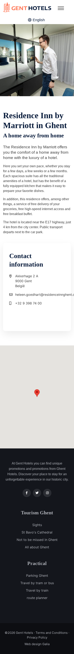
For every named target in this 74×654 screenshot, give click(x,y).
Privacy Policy (37, 637)
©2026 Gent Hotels (19, 633)
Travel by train (37, 590)
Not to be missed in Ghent (37, 540)
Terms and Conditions (52, 633)
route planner (37, 598)
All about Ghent (37, 547)
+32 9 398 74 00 (28, 303)
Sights (37, 525)
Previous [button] (19, 60)
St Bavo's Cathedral (37, 532)
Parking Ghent (37, 575)
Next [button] (55, 60)
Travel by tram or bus (37, 583)
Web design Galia (37, 644)
